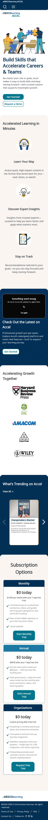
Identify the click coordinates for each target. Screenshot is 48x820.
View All (7, 491)
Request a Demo (13, 104)
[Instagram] (28, 816)
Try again (24, 313)
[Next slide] (44, 522)
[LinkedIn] (31, 816)
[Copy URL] (24, 307)
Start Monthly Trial (24, 635)
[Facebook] (26, 816)
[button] (5, 7)
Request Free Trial (23, 767)
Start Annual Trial (24, 695)
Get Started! (13, 97)
